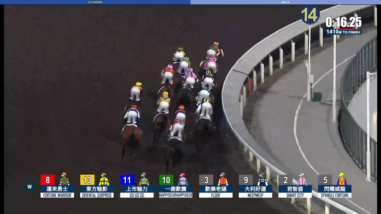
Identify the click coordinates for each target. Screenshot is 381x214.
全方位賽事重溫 (95, 2)
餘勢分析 (286, 2)
